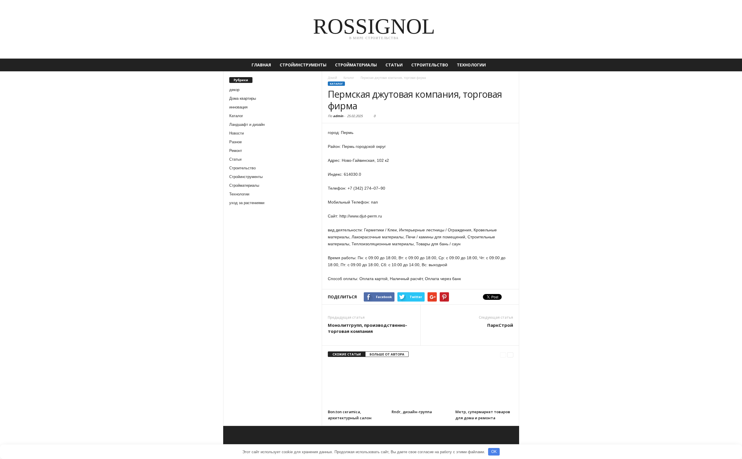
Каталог (236, 116)
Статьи (394, 65)
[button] (510, 65)
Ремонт (235, 150)
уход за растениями (246, 203)
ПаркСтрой (500, 325)
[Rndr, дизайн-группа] (421, 385)
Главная (261, 65)
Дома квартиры (242, 98)
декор (234, 90)
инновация (238, 107)
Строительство (429, 65)
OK (494, 451)
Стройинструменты (303, 65)
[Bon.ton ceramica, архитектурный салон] (357, 385)
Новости (236, 133)
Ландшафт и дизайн (247, 124)
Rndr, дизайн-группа (412, 411)
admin (338, 116)
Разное (235, 142)
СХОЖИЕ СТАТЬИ (346, 354)
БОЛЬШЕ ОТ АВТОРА (387, 354)
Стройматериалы (356, 65)
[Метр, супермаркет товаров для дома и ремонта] (484, 385)
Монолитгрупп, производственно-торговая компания (367, 328)
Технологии (471, 65)
